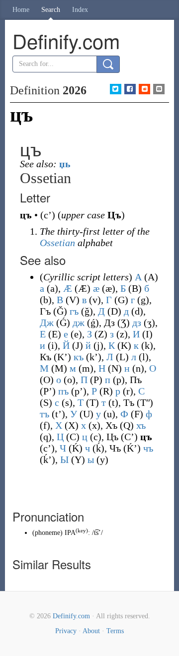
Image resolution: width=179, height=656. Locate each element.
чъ (148, 448)
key (82, 530)
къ (79, 356)
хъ (141, 425)
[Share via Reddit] (144, 89)
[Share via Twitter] (115, 89)
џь (65, 163)
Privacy (66, 631)
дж (79, 322)
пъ (63, 391)
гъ (74, 311)
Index (80, 9)
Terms (115, 631)
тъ (44, 413)
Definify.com (71, 616)
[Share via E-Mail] (159, 89)
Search (50, 9)
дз (136, 322)
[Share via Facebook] (130, 89)
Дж (47, 322)
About (91, 631)
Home (20, 9)
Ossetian (57, 242)
